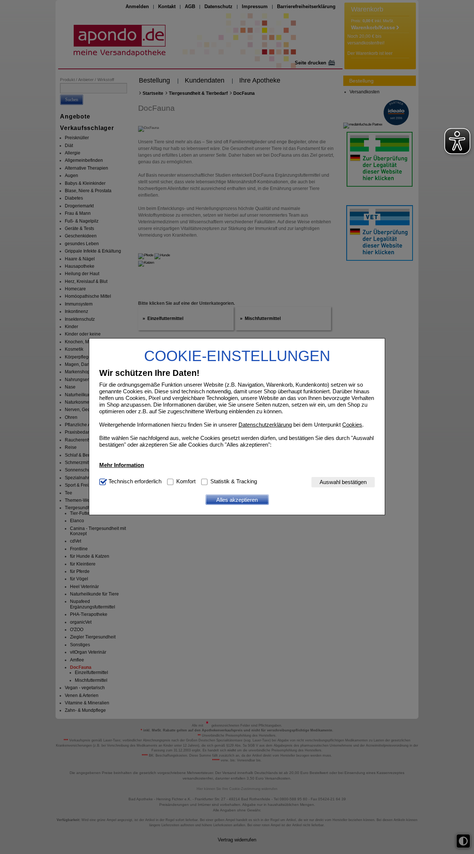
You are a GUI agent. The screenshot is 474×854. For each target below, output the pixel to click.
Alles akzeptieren (237, 500)
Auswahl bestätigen (343, 482)
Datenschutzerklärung (265, 425)
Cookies (352, 425)
